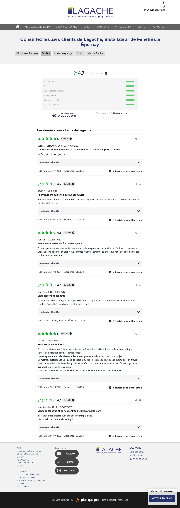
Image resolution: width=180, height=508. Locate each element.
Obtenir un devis (162, 498)
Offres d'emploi (123, 27)
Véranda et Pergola (27, 53)
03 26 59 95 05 (139, 459)
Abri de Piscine (95, 53)
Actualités (158, 27)
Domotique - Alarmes (66, 27)
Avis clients (103, 27)
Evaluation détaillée (49, 162)
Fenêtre (46, 53)
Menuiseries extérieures (37, 27)
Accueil (17, 27)
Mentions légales (26, 472)
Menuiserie (123, 500)
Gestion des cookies (27, 486)
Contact (142, 27)
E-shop (87, 27)
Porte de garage (63, 53)
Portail (79, 53)
